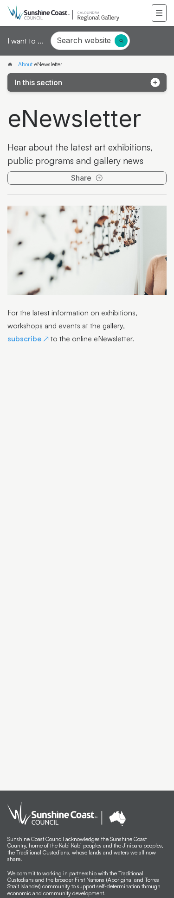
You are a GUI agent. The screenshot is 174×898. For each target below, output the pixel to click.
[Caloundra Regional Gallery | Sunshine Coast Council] (11, 64)
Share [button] (81, 177)
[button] (159, 13)
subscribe (24, 338)
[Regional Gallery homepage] (79, 13)
